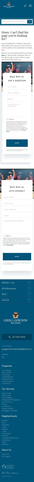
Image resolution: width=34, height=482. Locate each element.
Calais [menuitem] (4, 442)
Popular (5, 300)
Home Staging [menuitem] (7, 397)
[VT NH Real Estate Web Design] (17, 467)
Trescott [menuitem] (5, 429)
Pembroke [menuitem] (5, 425)
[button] (29, 21)
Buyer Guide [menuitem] (6, 393)
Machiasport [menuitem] (6, 433)
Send (17, 143)
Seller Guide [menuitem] (6, 395)
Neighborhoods (9, 289)
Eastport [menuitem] (5, 420)
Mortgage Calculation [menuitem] (10, 410)
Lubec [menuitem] (4, 427)
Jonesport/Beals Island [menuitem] (10, 438)
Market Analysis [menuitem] (7, 408)
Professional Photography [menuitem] (11, 400)
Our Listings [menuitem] (6, 370)
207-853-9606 (18, 337)
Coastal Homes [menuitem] (7, 379)
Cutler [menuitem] (4, 431)
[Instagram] (3, 357)
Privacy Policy (9, 150)
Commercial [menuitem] (6, 383)
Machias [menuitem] (5, 436)
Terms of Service (17, 150)
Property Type (8, 283)
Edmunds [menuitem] (5, 444)
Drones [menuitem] (4, 404)
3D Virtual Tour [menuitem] (7, 402)
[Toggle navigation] (30, 6)
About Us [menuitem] (5, 454)
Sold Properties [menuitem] (7, 377)
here (3, 55)
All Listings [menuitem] (6, 375)
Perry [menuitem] (4, 423)
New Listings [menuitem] (6, 372)
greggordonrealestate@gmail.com (17, 349)
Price (4, 294)
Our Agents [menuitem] (6, 456)
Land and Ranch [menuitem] (7, 381)
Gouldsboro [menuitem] (6, 440)
